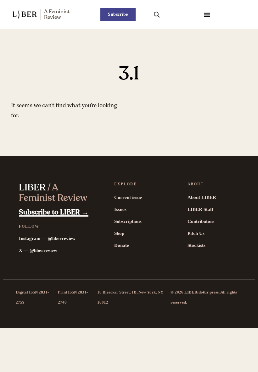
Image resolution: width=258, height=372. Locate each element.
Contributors (201, 221)
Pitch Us (196, 233)
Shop (119, 233)
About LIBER (202, 197)
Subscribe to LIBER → (53, 212)
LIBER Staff (200, 209)
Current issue (128, 197)
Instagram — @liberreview (47, 238)
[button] (207, 14)
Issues (120, 209)
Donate (121, 245)
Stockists (196, 245)
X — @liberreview (38, 250)
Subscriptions (128, 221)
